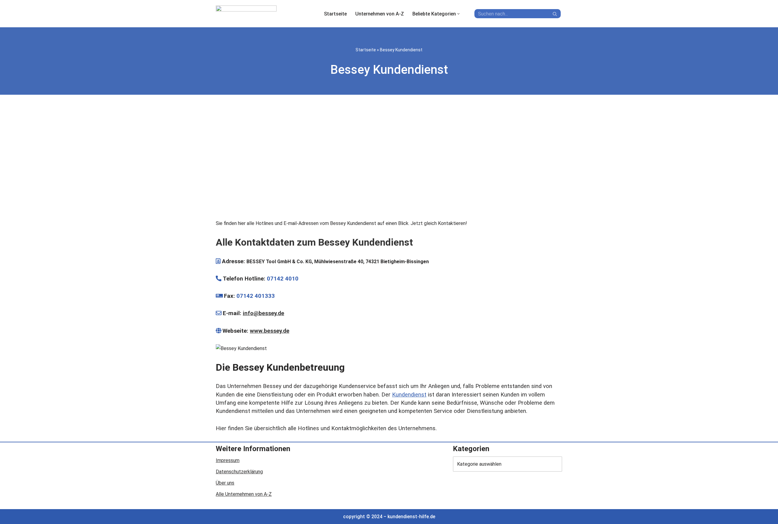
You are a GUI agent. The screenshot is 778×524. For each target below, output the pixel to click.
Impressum (227, 460)
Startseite (335, 14)
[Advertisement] (389, 158)
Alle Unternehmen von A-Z (244, 494)
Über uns (225, 483)
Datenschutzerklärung (239, 472)
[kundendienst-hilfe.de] (246, 13)
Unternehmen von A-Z (379, 14)
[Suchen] (555, 14)
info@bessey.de (263, 313)
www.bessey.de (269, 331)
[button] (458, 14)
